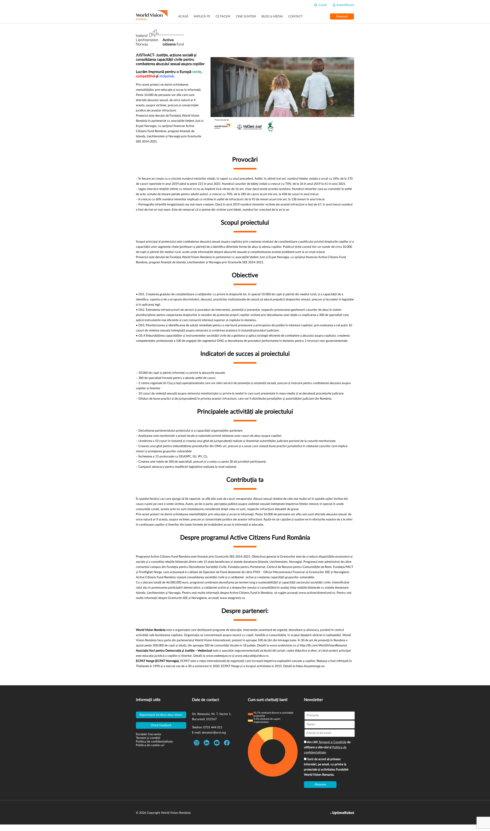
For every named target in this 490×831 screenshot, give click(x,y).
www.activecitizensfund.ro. (317, 592)
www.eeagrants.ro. (233, 598)
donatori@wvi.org (214, 732)
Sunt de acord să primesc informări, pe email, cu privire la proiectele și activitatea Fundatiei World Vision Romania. (326, 767)
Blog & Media (272, 16)
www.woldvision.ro (283, 645)
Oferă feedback (161, 725)
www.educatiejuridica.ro (251, 655)
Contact (295, 16)
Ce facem (223, 16)
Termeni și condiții (148, 737)
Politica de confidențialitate (154, 741)
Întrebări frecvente (148, 734)
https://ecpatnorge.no (310, 666)
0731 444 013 (212, 727)
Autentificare (345, 5)
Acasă (183, 16)
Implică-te (202, 16)
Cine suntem (246, 16)
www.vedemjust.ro (218, 655)
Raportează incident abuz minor (161, 714)
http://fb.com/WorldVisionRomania (323, 645)
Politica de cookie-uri (150, 745)
